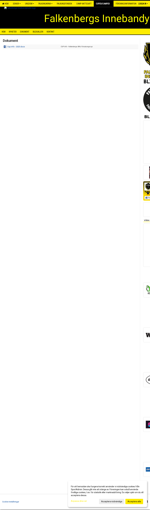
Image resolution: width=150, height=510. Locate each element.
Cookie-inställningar (10, 502)
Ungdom (28, 3)
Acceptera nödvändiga (111, 501)
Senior (16, 3)
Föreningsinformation (126, 3)
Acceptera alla (134, 501)
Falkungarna (44, 3)
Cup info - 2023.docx (16, 47)
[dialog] (107, 494)
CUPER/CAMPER (103, 3)
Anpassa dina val (79, 501)
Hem (6, 3)
